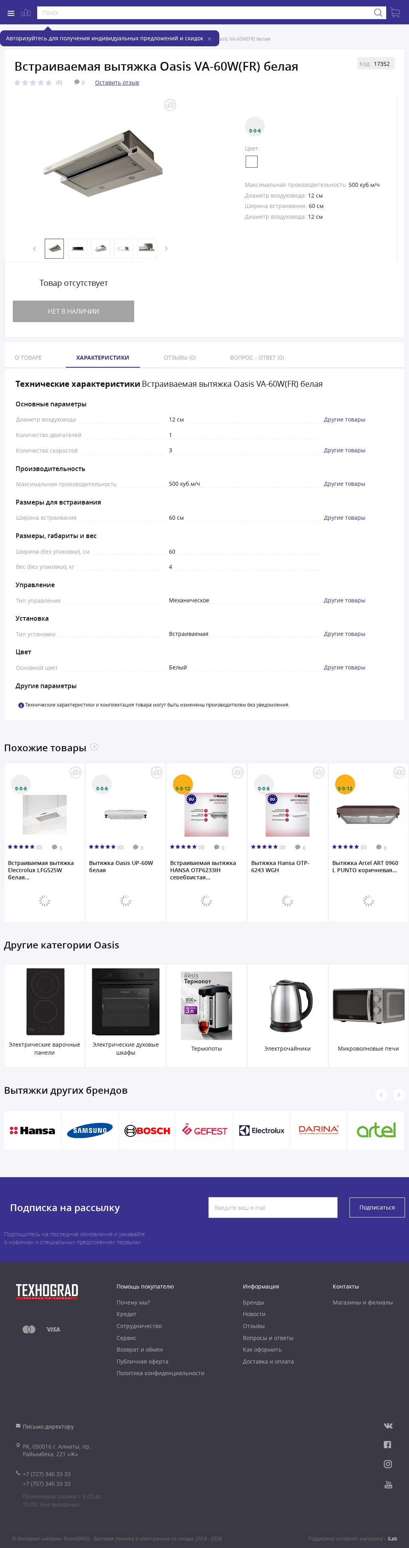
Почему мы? (133, 1302)
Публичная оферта (143, 1361)
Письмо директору (48, 1426)
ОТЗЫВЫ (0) (180, 357)
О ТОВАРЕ (28, 357)
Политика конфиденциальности (160, 1373)
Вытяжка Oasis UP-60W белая (59, 866)
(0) (59, 82)
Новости (254, 1314)
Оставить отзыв (117, 82)
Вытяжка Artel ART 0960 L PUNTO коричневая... (303, 866)
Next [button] (167, 248)
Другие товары (344, 419)
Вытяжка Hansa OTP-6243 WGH (218, 866)
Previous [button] (35, 248)
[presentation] (399, 1095)
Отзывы (254, 1326)
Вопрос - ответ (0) (257, 357)
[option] (98, 166)
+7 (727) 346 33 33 (47, 1474)
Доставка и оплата (268, 1361)
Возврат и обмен (140, 1349)
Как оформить (262, 1349)
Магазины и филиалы (363, 1302)
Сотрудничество (139, 1326)
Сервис (127, 1338)
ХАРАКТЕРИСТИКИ (102, 357)
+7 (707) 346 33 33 (47, 1483)
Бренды (253, 1302)
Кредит (127, 1314)
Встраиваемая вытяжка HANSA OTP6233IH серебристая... (141, 869)
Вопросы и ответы (268, 1338)
